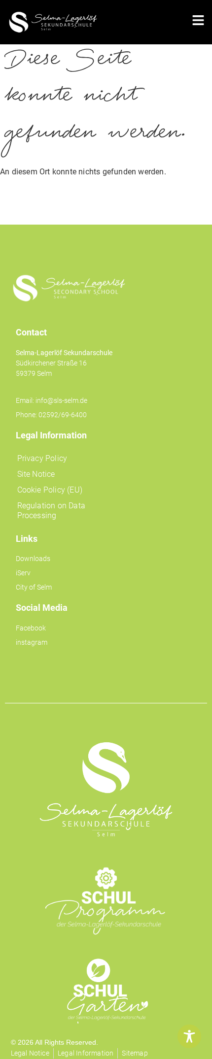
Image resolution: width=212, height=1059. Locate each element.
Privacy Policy (42, 458)
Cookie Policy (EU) (50, 490)
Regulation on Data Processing (51, 510)
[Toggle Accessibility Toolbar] (189, 1036)
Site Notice (36, 474)
